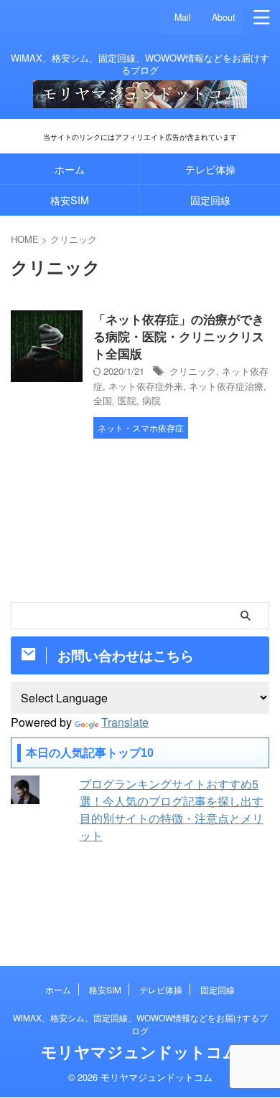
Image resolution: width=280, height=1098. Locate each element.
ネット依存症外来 (145, 386)
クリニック (192, 371)
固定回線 (210, 199)
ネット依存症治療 (226, 386)
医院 (127, 400)
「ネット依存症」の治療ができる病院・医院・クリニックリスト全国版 (178, 336)
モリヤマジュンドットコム (140, 1051)
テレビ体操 (210, 168)
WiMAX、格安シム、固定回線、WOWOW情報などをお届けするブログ (140, 1023)
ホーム (70, 168)
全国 (102, 400)
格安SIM (69, 199)
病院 (151, 400)
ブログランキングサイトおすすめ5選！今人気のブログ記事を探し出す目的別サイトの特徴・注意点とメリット (171, 809)
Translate (125, 722)
